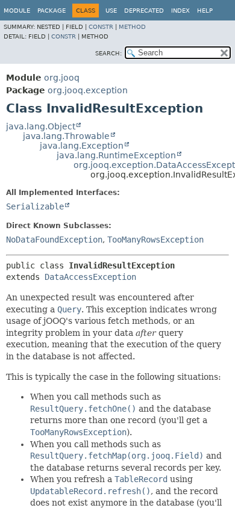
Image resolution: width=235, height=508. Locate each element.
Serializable (35, 206)
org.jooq (62, 77)
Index (180, 10)
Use (111, 10)
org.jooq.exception (88, 90)
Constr (101, 26)
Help (205, 10)
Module (17, 10)
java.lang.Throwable (66, 136)
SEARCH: (108, 53)
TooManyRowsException (155, 239)
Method (132, 26)
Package (51, 10)
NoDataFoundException (54, 239)
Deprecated (144, 10)
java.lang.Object (40, 126)
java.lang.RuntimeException (116, 155)
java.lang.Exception (82, 145)
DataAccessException (90, 277)
